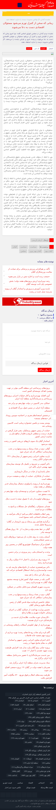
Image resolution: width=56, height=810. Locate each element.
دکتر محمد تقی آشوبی (25, 725)
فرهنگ (27, 759)
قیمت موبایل (30, 788)
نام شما (47, 342)
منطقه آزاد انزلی (31, 763)
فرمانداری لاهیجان (43, 759)
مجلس (23, 251)
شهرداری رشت (17, 738)
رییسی (23, 730)
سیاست (33, 247)
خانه (51, 783)
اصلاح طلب (28, 705)
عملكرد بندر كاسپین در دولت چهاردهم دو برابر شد (29, 403)
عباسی (28, 742)
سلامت (12, 730)
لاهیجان (15, 759)
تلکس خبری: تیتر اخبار (13, 788)
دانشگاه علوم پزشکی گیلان (39, 717)
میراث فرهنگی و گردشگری (22, 767)
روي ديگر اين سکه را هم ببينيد (37, 575)
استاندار (19, 700)
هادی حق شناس (43, 771)
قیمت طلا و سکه (47, 788)
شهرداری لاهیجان (43, 742)
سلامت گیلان (44, 734)
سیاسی (23, 247)
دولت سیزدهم (44, 725)
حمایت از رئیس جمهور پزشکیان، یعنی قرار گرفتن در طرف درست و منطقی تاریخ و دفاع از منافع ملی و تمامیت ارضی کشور (28, 433)
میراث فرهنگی (43, 767)
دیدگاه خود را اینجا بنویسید (40, 331)
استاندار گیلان (44, 705)
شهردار (46, 738)
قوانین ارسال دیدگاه (39, 363)
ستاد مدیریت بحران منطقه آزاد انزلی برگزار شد (29, 663)
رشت (46, 730)
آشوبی (46, 700)
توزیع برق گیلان (43, 713)
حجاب (28, 713)
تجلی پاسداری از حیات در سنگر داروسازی (32, 471)
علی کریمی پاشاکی (42, 746)
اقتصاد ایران (44, 709)
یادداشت (12, 775)
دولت (21, 721)
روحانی (35, 730)
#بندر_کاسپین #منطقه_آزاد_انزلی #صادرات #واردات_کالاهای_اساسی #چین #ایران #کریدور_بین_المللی (29, 694)
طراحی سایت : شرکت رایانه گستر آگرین (28, 806)
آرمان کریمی (37, 240)
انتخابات (30, 709)
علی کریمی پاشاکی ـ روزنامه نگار (37, 754)
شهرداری (33, 738)
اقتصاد (14, 705)
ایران (17, 709)
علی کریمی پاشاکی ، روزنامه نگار (37, 750)
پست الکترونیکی (44, 354)
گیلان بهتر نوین (35, 251)
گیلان (15, 247)
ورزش (28, 771)
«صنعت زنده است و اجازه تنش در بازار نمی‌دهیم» (29, 276)
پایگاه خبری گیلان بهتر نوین (19, 800)
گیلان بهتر (48, 251)
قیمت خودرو (7, 783)
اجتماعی (33, 700)
